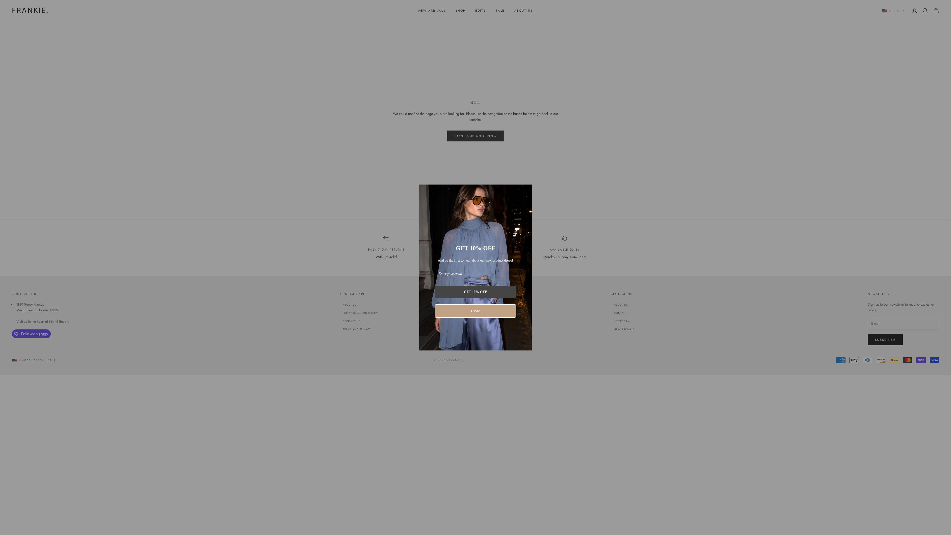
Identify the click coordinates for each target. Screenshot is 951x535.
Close (475, 311)
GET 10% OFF (475, 292)
